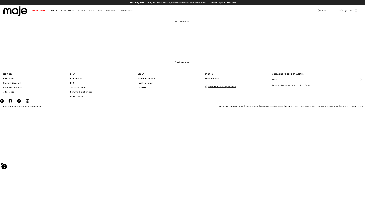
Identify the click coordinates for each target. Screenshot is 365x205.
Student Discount (12, 83)
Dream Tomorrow (146, 78)
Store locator (212, 78)
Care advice (76, 96)
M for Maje (8, 92)
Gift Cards (8, 78)
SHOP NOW (231, 3)
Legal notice (357, 106)
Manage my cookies (328, 106)
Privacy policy (292, 106)
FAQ (72, 83)
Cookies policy (308, 106)
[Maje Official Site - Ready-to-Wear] (15, 11)
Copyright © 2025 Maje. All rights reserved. (22, 106)
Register (360, 79)
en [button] (346, 11)
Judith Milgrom (145, 83)
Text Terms (223, 106)
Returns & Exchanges (81, 92)
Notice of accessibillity (271, 106)
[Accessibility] (4, 166)
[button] (40, 11)
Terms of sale (236, 106)
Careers (142, 87)
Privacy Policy (304, 85)
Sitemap (344, 106)
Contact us (76, 78)
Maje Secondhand (13, 87)
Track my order (78, 87)
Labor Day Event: (137, 3)
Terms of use (252, 106)
